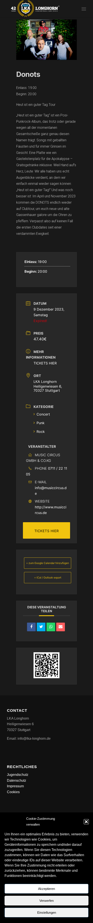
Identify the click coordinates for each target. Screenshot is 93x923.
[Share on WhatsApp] (50, 627)
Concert (43, 414)
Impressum (15, 786)
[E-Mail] (60, 627)
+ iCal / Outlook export (47, 577)
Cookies (13, 792)
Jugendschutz (17, 774)
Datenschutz (16, 780)
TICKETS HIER (45, 363)
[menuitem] (84, 8)
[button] (86, 822)
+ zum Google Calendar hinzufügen (47, 563)
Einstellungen (46, 912)
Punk (41, 423)
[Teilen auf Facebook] (31, 627)
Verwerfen (46, 900)
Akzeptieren (46, 889)
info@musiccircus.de (51, 491)
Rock (41, 431)
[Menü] (84, 8)
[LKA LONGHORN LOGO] (38, 8)
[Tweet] (41, 627)
